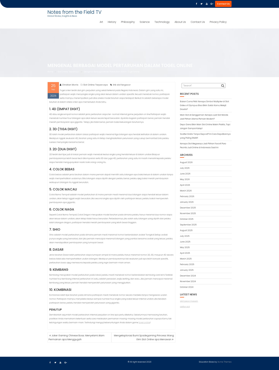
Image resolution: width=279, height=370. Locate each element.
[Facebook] (196, 3)
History (112, 22)
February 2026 (187, 196)
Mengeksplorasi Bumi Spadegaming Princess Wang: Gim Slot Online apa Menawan (144, 337)
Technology (162, 22)
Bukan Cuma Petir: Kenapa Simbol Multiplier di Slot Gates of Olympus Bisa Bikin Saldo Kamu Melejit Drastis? (204, 105)
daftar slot (185, 306)
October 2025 (186, 219)
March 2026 (186, 190)
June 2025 (185, 241)
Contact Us (223, 3)
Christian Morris (70, 84)
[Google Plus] (211, 3)
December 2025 (188, 207)
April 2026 (185, 185)
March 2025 (186, 258)
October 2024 (186, 287)
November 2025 (188, 213)
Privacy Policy (218, 22)
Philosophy (128, 22)
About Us (180, 22)
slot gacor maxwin (189, 301)
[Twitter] (201, 3)
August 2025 (186, 230)
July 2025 (185, 236)
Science (145, 22)
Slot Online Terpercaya (95, 84)
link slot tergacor (122, 84)
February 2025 (187, 264)
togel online (144, 322)
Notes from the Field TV (74, 12)
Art (101, 22)
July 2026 (185, 168)
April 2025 (185, 253)
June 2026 (185, 173)
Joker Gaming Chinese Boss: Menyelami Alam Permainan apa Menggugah (76, 337)
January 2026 (187, 202)
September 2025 (188, 224)
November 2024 (188, 281)
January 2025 (187, 270)
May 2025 (185, 247)
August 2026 (186, 162)
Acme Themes (224, 361)
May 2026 (185, 179)
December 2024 (188, 275)
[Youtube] (206, 3)
